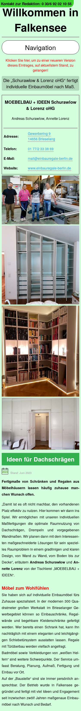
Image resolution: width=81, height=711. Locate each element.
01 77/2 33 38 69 (41, 148)
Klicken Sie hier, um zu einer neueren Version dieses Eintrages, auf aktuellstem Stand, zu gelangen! (40, 65)
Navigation (40, 47)
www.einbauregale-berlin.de (49, 168)
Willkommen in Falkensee (40, 19)
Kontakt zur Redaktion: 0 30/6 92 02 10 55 (36, 3)
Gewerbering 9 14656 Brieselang (41, 136)
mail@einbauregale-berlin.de (50, 158)
